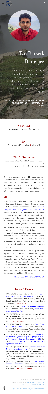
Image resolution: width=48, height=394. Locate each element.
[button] (3, 3)
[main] (24, 57)
